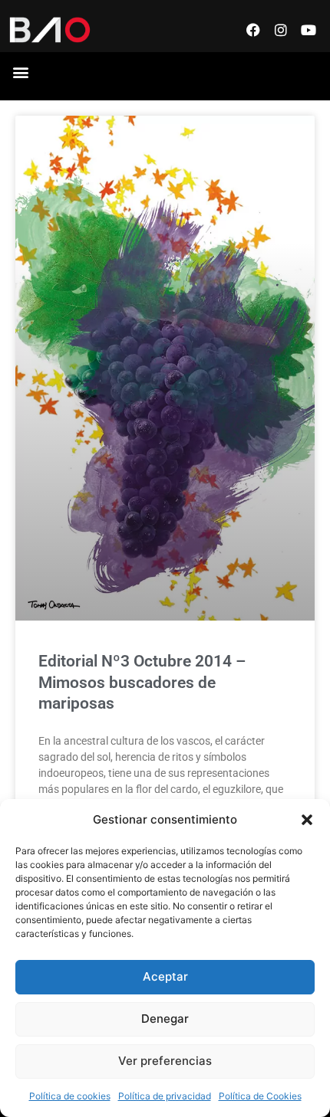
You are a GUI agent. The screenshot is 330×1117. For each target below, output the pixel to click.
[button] (307, 819)
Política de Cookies (260, 1096)
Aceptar (165, 976)
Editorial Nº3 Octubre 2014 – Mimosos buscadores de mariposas (142, 682)
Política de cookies (70, 1096)
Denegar (165, 1018)
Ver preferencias (165, 1060)
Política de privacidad (164, 1096)
